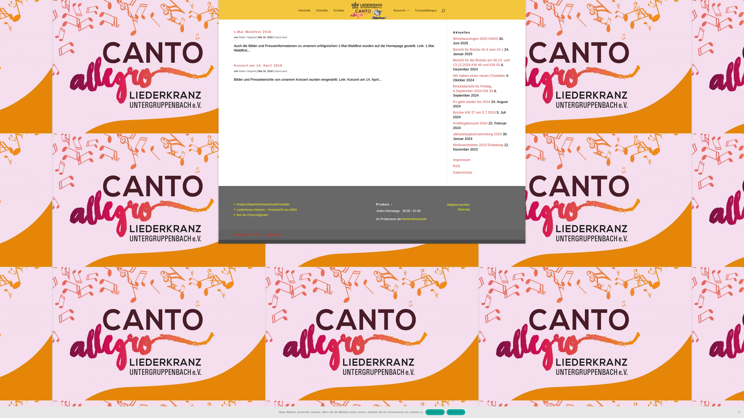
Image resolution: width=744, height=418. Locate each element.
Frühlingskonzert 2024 (470, 123)
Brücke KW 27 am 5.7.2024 (474, 112)
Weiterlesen (456, 412)
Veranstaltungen (426, 10)
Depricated (281, 37)
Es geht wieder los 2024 (471, 102)
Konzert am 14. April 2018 (258, 65)
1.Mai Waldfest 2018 (252, 31)
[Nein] (739, 412)
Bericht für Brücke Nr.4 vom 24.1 (478, 49)
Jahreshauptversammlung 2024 (477, 134)
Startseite (304, 10)
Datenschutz (462, 172)
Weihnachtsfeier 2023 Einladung (478, 145)
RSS (456, 166)
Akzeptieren (435, 412)
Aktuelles (322, 10)
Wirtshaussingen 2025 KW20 (475, 39)
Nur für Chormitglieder (252, 215)
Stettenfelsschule (414, 219)
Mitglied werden (458, 204)
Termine (338, 10)
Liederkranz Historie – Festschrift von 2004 (267, 209)
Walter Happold (247, 37)
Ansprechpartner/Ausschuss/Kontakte (263, 204)
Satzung (463, 209)
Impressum (461, 160)
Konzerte (400, 10)
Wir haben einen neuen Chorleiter (479, 76)
